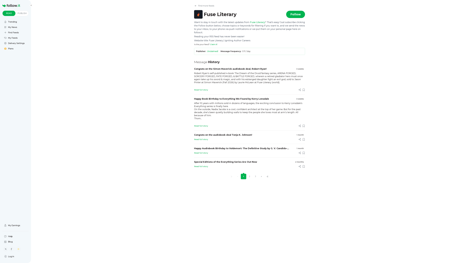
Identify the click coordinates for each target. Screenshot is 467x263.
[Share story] (299, 90)
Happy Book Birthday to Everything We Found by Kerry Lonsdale (231, 99)
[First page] (231, 176)
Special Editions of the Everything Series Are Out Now (225, 162)
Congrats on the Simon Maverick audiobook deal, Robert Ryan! (230, 69)
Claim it (213, 44)
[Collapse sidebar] (31, 5)
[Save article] (303, 90)
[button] (9, 256)
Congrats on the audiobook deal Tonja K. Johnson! (223, 135)
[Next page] (261, 176)
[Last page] (267, 176)
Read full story (201, 90)
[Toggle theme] (18, 249)
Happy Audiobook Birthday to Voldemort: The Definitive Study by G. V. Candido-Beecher (240, 148)
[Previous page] (237, 176)
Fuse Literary (257, 22)
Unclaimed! (212, 51)
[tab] (8, 13)
